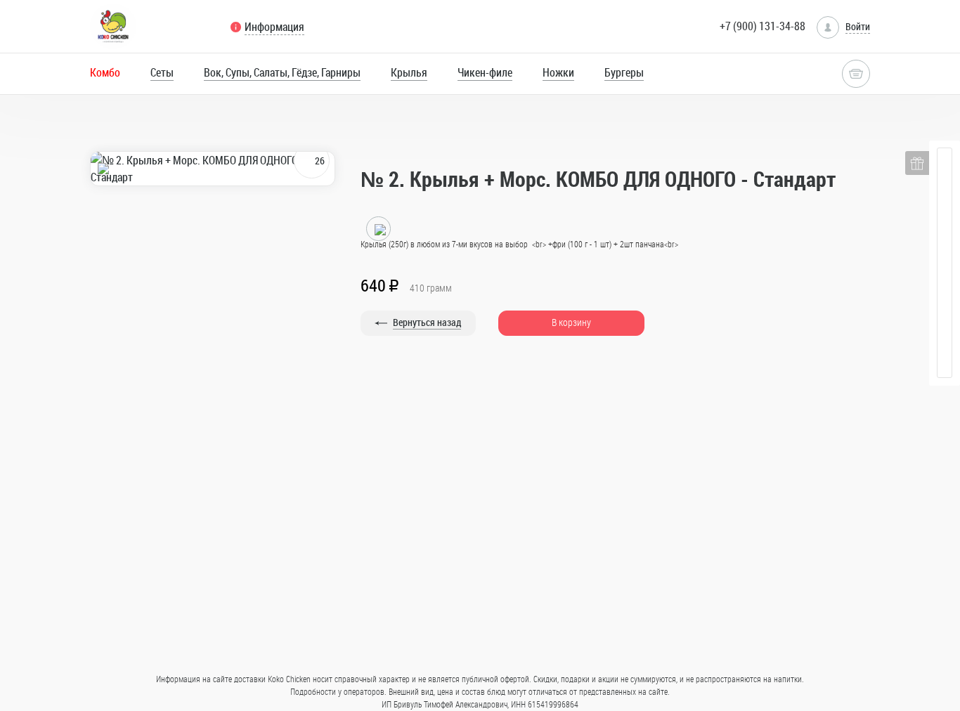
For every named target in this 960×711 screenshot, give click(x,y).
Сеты (162, 72)
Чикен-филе (485, 72)
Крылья (409, 72)
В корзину (571, 322)
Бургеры (624, 72)
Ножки (558, 72)
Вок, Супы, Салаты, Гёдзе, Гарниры (282, 72)
